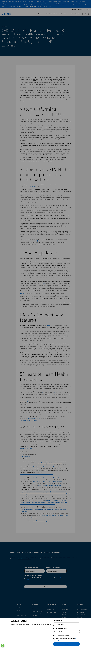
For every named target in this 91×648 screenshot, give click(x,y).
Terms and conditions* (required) (61, 635)
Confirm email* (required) (60, 628)
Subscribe (66, 644)
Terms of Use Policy (65, 640)
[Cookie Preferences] (2, 645)
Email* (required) (57, 620)
